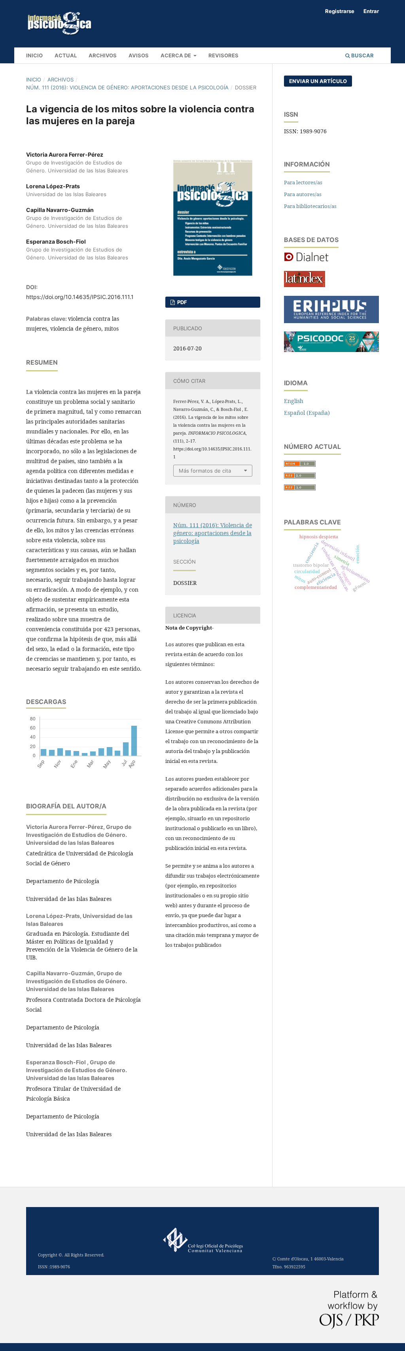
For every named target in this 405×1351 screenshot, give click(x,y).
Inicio (33, 79)
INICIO (34, 55)
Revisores (223, 55)
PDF (181, 302)
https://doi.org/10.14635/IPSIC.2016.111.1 (80, 296)
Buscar (362, 55)
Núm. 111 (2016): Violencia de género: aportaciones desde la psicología (127, 87)
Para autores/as (303, 194)
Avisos (139, 55)
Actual (66, 55)
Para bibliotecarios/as (310, 206)
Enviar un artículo (318, 81)
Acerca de (176, 55)
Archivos (103, 55)
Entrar (371, 11)
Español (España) (307, 412)
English (293, 401)
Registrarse (339, 11)
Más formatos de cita (205, 470)
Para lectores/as (303, 182)
